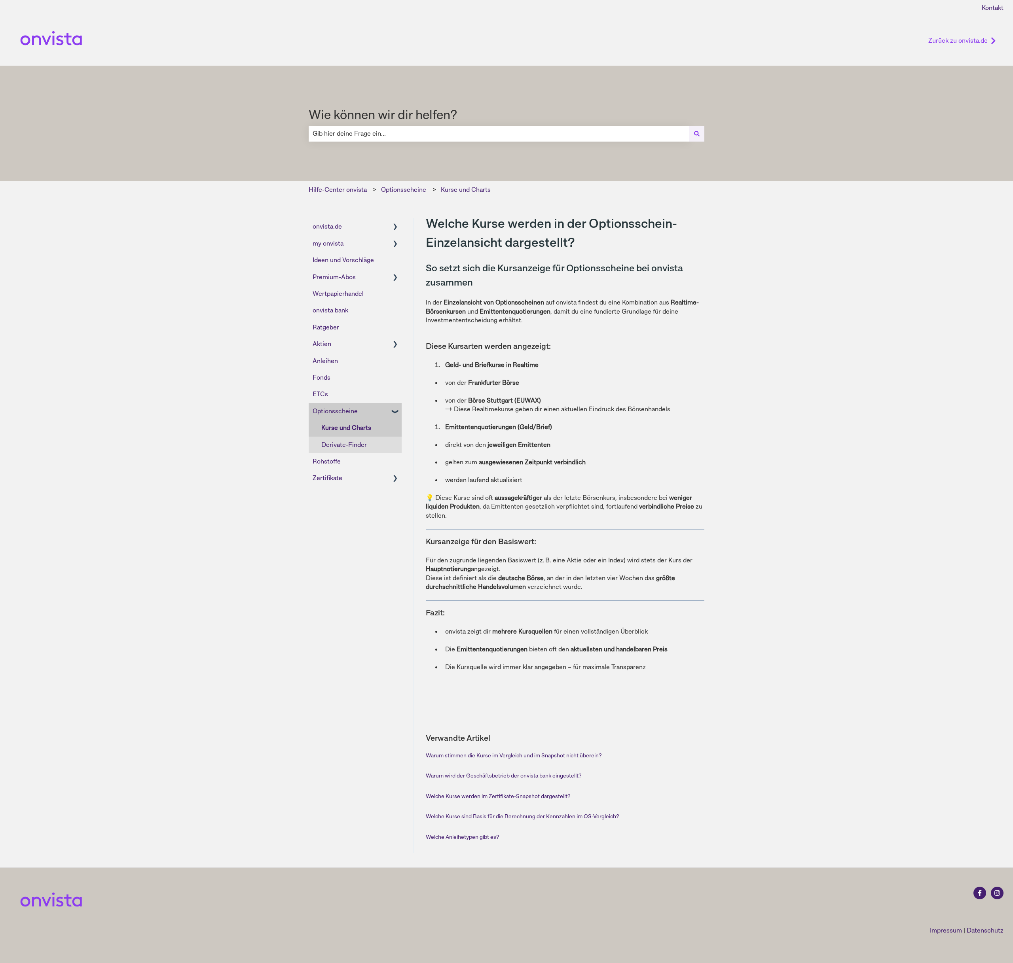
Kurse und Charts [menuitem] (346, 428)
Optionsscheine (403, 189)
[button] (395, 227)
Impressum (946, 930)
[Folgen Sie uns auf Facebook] (979, 893)
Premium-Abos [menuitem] (334, 277)
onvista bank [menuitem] (330, 310)
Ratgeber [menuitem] (326, 327)
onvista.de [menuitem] (327, 226)
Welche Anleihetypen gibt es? (462, 836)
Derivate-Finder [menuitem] (344, 445)
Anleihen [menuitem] (325, 361)
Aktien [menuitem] (322, 344)
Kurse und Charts (466, 189)
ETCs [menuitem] (320, 394)
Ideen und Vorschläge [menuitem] (343, 260)
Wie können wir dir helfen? (383, 114)
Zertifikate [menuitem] (327, 478)
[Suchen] (696, 133)
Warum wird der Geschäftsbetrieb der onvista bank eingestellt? (503, 775)
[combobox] (499, 133)
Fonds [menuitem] (321, 377)
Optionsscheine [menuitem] (335, 411)
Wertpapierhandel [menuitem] (338, 293)
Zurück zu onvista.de (958, 40)
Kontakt (993, 8)
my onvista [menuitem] (328, 243)
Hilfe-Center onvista (338, 189)
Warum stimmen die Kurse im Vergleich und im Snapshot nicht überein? (513, 755)
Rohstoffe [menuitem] (327, 461)
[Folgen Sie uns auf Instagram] (997, 893)
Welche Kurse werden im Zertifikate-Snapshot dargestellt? (498, 796)
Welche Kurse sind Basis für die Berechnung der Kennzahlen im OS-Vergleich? (522, 816)
